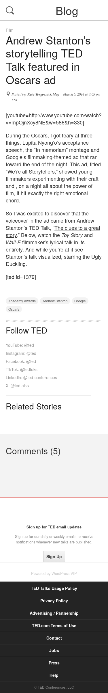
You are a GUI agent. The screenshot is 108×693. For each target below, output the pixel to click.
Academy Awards (22, 300)
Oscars (13, 309)
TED (54, 511)
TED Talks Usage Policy (54, 588)
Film (10, 30)
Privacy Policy (54, 600)
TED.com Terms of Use (54, 625)
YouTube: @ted (20, 345)
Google (80, 300)
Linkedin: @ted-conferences (31, 377)
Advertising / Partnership (54, 613)
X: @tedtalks (17, 385)
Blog (54, 10)
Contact (54, 638)
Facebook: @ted (21, 361)
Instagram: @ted (21, 353)
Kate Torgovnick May (43, 94)
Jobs (54, 650)
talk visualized (45, 256)
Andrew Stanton (55, 300)
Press (54, 663)
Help (54, 675)
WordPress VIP (64, 573)
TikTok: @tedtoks (21, 369)
